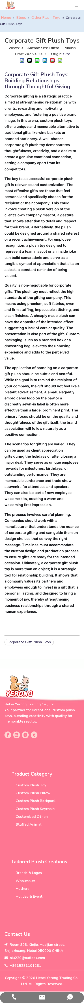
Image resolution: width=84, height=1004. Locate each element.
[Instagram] (25, 734)
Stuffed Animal (28, 824)
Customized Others (32, 816)
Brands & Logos (29, 872)
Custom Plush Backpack (36, 800)
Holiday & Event (29, 896)
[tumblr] (34, 734)
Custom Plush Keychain (35, 808)
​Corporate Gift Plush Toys (29, 642)
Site (66, 54)
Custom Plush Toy (31, 785)
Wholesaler (25, 880)
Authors (22, 888)
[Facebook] (7, 734)
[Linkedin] (16, 734)
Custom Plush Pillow (33, 793)
